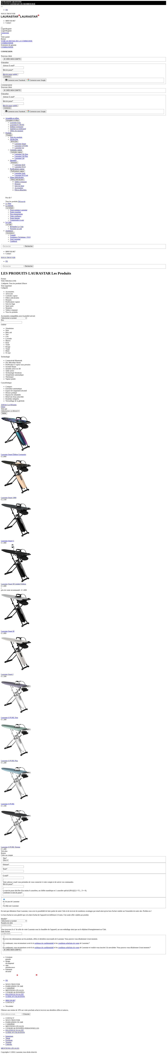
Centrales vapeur (16, 150)
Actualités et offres (12, 118)
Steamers (13, 160)
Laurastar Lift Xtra (21, 154)
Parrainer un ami (16, 229)
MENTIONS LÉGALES (10, 1048)
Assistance (9, 231)
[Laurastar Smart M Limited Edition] (16, 582)
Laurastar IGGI (20, 167)
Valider (4, 413)
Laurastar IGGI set (21, 175)
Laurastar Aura (15, 123)
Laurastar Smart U (7, 541)
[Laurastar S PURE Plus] (16, 759)
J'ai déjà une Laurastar (11, 906)
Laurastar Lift (19, 158)
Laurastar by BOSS (17, 125)
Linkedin (8, 1044)
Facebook (8, 1040)
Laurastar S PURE (21, 146)
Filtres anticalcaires (17, 177)
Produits (8, 133)
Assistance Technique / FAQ (20, 237)
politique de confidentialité (44, 943)
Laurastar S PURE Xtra (9, 718)
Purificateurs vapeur (17, 169)
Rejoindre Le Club (16, 227)
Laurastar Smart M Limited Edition (13, 584)
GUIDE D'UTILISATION (15, 996)
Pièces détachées (20, 190)
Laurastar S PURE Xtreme (10, 847)
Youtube (8, 1042)
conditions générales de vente (68, 943)
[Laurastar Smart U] (16, 539)
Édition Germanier (16, 127)
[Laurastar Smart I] (16, 672)
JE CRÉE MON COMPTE (12, 59)
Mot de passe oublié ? (10, 74)
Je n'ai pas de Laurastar (11, 902)
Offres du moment (16, 131)
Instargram (9, 1036)
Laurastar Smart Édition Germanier (13, 454)
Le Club (8, 222)
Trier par (4, 409)
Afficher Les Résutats (8, 405)
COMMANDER (7, 43)
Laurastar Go (19, 148)
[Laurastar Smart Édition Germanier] (16, 452)
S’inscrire (26, 1014)
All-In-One (14, 139)
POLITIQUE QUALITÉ (14, 994)
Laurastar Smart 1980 (8, 498)
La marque (9, 206)
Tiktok (7, 1038)
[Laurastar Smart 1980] (16, 496)
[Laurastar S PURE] (16, 802)
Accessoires (19, 188)
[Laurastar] (83, 16)
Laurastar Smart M (7, 631)
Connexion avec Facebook (16, 80)
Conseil (12, 235)
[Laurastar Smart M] (16, 629)
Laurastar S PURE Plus (9, 761)
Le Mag (8, 203)
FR (6, 10)
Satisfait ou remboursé (18, 129)
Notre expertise (15, 212)
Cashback (13, 241)
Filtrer (3, 407)
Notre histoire (15, 218)
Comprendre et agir (17, 220)
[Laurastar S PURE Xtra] (16, 715)
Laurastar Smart (20, 144)
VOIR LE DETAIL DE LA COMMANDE (16, 41)
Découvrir (21, 201)
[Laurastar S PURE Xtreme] (16, 845)
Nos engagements (16, 214)
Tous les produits (16, 137)
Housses (18, 184)
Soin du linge (19, 186)
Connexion (5, 33)
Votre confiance (15, 216)
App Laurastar (15, 239)
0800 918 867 (10, 1000)
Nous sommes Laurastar (18, 210)
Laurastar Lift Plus (21, 156)
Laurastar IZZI (20, 165)
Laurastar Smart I (7, 674)
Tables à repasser (21, 182)
